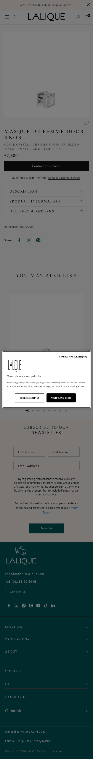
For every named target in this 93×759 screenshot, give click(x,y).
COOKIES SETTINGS (29, 397)
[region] (46, 379)
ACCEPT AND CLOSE (61, 397)
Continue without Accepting (73, 356)
